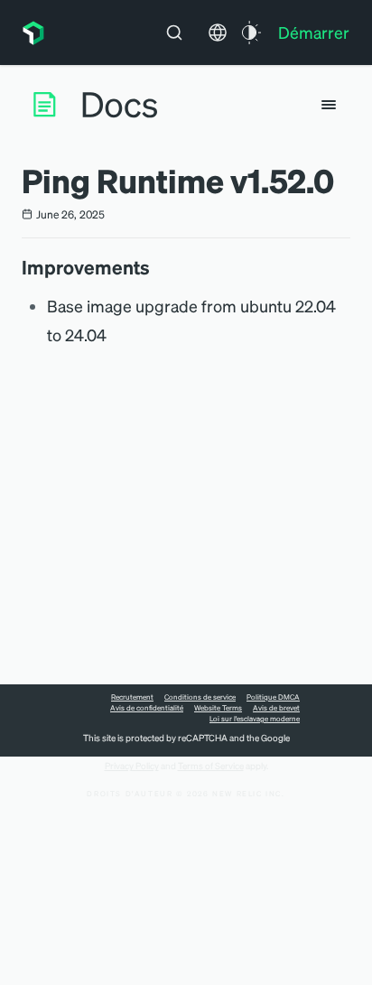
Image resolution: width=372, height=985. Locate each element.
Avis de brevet (276, 707)
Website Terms (218, 707)
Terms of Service (211, 765)
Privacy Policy (132, 765)
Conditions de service (200, 697)
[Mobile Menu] (328, 104)
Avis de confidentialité (146, 707)
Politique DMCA (273, 697)
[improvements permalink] (159, 267)
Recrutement (132, 697)
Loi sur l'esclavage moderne (254, 718)
